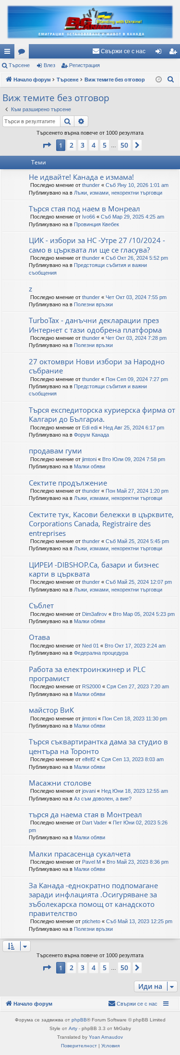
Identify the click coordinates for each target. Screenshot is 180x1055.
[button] (46, 145)
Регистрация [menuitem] (174, 53)
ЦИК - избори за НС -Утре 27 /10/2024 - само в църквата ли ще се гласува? (97, 244)
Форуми (23, 53)
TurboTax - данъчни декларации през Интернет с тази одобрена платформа (95, 324)
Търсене (19, 65)
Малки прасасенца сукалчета (80, 853)
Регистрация (84, 65)
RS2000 (91, 686)
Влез (49, 65)
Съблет (41, 605)
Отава (39, 637)
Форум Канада (91, 435)
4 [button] (94, 145)
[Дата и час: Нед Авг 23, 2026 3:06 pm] (159, 79)
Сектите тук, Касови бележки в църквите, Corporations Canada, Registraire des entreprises (101, 524)
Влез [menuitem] (160, 53)
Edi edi (89, 427)
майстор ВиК (51, 710)
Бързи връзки (9, 53)
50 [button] (124, 145)
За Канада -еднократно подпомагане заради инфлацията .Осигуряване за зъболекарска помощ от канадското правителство (93, 899)
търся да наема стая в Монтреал (85, 814)
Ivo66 (88, 217)
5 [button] (105, 145)
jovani (89, 791)
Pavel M (91, 862)
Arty (73, 1028)
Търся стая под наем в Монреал (84, 208)
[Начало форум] (90, 22)
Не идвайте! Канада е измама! (81, 177)
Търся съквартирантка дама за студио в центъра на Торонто (98, 746)
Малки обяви (89, 466)
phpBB (79, 1019)
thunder (91, 185)
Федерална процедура (101, 653)
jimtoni (89, 459)
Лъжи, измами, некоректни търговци (118, 193)
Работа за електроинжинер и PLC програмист (87, 673)
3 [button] (82, 145)
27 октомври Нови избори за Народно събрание (97, 366)
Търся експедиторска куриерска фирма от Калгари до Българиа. (102, 414)
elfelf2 (89, 759)
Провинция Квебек (96, 224)
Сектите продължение (68, 482)
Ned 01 (90, 646)
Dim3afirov (94, 614)
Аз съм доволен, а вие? (103, 798)
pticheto (91, 921)
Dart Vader (94, 822)
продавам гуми (55, 450)
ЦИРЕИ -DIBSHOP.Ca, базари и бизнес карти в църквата (94, 569)
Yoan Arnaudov (106, 1037)
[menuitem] (118, 51)
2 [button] (71, 145)
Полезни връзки (93, 304)
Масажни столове (60, 783)
